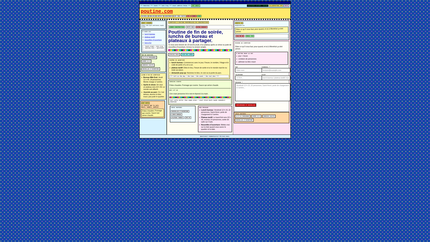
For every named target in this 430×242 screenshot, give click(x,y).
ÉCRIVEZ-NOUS (174, 54)
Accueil (144, 16)
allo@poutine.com (276, 5)
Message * (239, 82)
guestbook (168, 16)
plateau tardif (150, 37)
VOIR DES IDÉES (187, 54)
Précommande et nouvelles (245, 105)
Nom (236, 67)
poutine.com (157, 11)
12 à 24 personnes (149, 57)
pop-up (188, 117)
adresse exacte (147, 65)
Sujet (264, 74)
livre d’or (148, 43)
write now (190, 27)
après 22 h (146, 61)
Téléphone (239, 74)
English (152, 16)
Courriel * (266, 67)
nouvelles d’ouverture (153, 40)
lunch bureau (150, 34)
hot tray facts (179, 16)
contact (160, 16)
